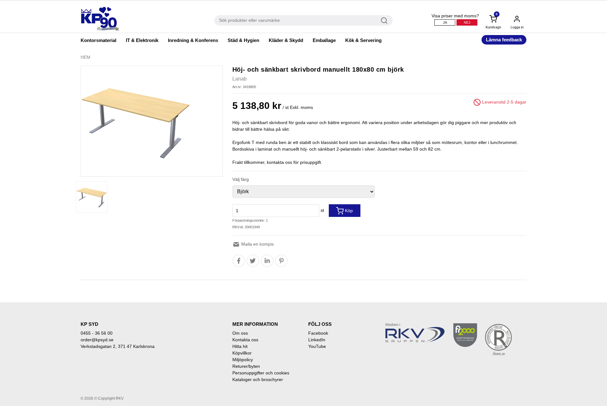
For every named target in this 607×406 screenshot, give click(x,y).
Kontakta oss (245, 339)
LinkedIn (316, 339)
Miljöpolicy (242, 359)
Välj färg (240, 179)
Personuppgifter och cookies (260, 372)
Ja (445, 22)
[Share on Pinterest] (281, 261)
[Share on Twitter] (253, 261)
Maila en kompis (257, 244)
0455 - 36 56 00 (97, 333)
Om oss (240, 333)
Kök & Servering (363, 40)
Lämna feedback (504, 39)
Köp (348, 210)
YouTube (317, 346)
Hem (85, 57)
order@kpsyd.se (97, 339)
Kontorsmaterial (98, 40)
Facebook (318, 333)
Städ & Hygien (243, 40)
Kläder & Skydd (286, 40)
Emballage (324, 40)
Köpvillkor (242, 352)
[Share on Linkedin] (267, 261)
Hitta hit (240, 346)
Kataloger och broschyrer (257, 379)
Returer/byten (246, 366)
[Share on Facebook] (239, 261)
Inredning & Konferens (193, 40)
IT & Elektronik (142, 40)
